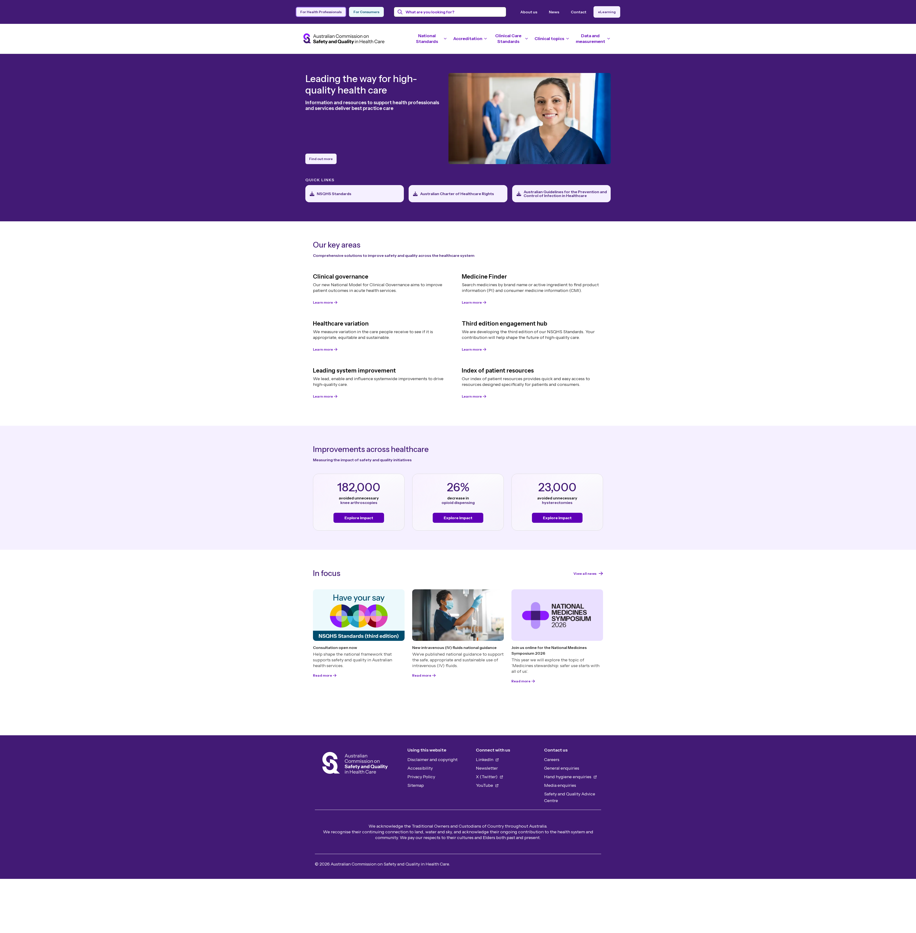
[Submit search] (400, 12)
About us (528, 12)
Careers (551, 759)
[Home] (355, 764)
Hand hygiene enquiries (568, 776)
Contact (578, 12)
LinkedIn (485, 759)
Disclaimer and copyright (432, 759)
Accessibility (420, 768)
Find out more (321, 159)
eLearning (607, 12)
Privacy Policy (421, 776)
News (554, 12)
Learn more (323, 302)
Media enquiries (560, 785)
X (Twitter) (487, 776)
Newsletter (487, 768)
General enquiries (561, 768)
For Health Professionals (321, 12)
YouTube (485, 785)
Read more (322, 675)
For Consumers (366, 12)
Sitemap (415, 785)
